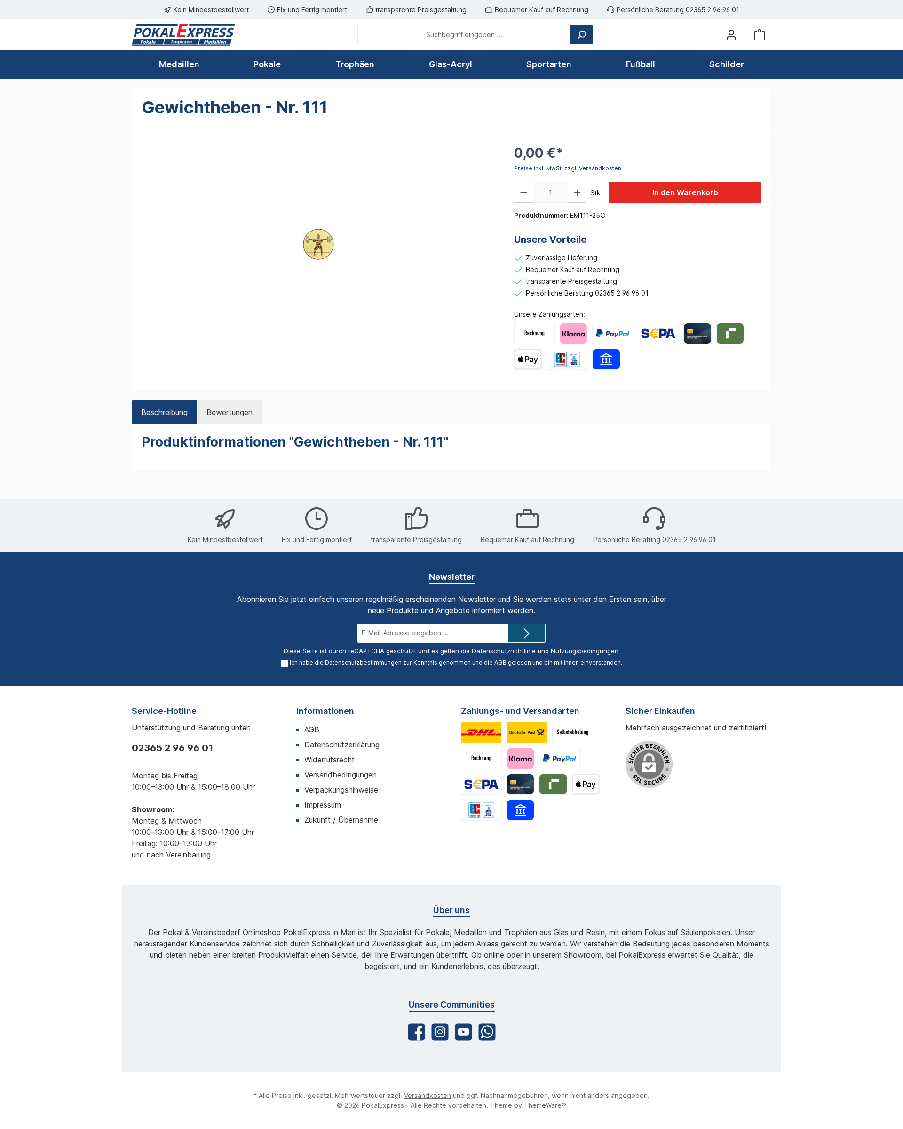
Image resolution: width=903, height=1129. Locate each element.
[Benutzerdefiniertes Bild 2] (527, 732)
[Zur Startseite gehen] (183, 35)
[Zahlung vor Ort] (567, 359)
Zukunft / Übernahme (341, 820)
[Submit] (527, 633)
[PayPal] (612, 333)
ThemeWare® (545, 1105)
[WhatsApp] (487, 1031)
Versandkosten (427, 1095)
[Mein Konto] (731, 34)
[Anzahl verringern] (523, 192)
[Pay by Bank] (606, 359)
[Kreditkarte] (697, 333)
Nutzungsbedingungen (584, 651)
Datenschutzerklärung (342, 744)
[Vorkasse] (658, 333)
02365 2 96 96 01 (172, 747)
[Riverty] (730, 333)
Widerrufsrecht (329, 759)
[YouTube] (463, 1031)
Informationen (325, 711)
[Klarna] (573, 333)
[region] (318, 244)
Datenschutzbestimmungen (363, 662)
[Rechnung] (534, 333)
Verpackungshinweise (341, 789)
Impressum (322, 804)
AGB (500, 662)
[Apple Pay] (528, 359)
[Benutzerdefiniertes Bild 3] (572, 732)
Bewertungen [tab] (229, 412)
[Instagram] (440, 1031)
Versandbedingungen (340, 774)
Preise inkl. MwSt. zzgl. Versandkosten (567, 168)
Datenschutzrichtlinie (504, 651)
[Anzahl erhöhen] (577, 192)
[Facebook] (416, 1031)
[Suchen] (581, 34)
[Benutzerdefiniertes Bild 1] (481, 732)
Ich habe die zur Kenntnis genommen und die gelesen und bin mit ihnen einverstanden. (456, 662)
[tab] (164, 412)
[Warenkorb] (759, 34)
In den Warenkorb (685, 192)
